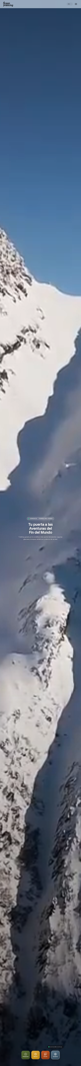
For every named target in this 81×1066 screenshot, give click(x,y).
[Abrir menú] (76, 4)
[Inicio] (8, 4)
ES (69, 4)
